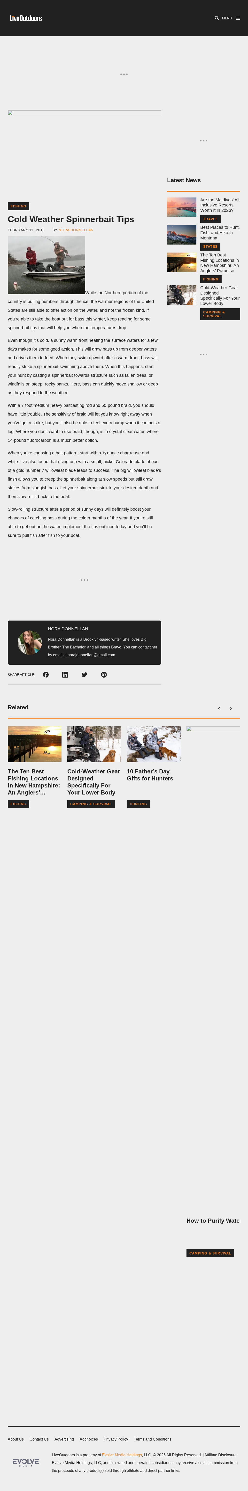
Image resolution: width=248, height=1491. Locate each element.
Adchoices (89, 1439)
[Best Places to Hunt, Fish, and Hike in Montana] (181, 235)
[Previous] (219, 708)
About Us (16, 1439)
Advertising (64, 1439)
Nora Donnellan (76, 230)
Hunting (138, 804)
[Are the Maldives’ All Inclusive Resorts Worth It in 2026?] (181, 207)
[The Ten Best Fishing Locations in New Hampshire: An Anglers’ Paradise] (181, 262)
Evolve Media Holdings (122, 1455)
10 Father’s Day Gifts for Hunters (150, 775)
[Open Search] (217, 18)
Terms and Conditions (152, 1439)
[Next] (230, 708)
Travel (210, 219)
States (210, 246)
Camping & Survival (214, 314)
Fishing (18, 206)
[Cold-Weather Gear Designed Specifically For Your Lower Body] (181, 295)
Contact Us (39, 1439)
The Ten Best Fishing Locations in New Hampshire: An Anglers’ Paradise (219, 263)
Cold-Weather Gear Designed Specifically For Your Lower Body (220, 295)
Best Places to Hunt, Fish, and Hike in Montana (220, 232)
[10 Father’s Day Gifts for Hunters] (154, 744)
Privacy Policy (116, 1439)
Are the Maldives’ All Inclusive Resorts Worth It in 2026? (219, 205)
